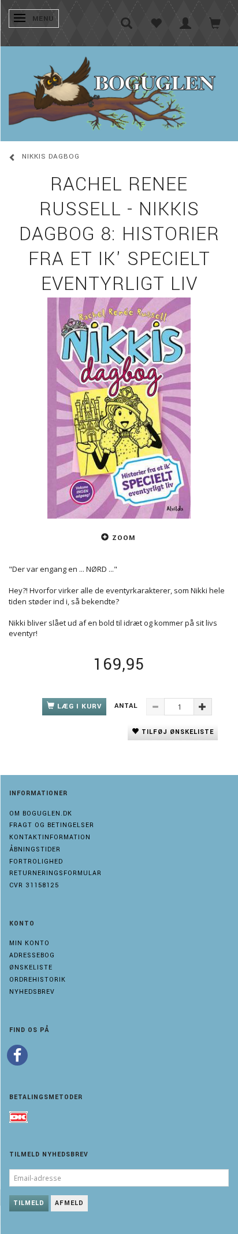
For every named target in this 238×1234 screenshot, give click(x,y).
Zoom (123, 538)
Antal (127, 706)
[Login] (185, 23)
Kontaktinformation (50, 837)
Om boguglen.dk (40, 813)
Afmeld (69, 1203)
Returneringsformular (55, 873)
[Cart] (215, 23)
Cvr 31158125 (34, 885)
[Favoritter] (156, 23)
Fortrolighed (36, 861)
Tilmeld (28, 1203)
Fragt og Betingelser (51, 825)
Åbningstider (35, 849)
